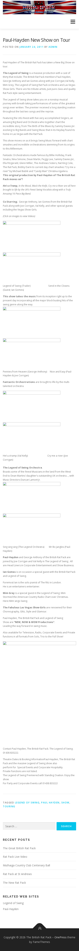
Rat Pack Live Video (15, 856)
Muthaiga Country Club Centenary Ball (26, 865)
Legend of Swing (27, 802)
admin (53, 46)
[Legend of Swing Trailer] (31, 236)
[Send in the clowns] (31, 268)
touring (9, 806)
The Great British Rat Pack (19, 848)
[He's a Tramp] (31, 406)
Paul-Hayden (11, 909)
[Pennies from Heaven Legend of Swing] (31, 322)
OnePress (60, 937)
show (65, 802)
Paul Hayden (50, 802)
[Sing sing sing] (31, 497)
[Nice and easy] (31, 353)
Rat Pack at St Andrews (17, 874)
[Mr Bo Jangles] (31, 529)
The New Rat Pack (14, 882)
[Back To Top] (39, 928)
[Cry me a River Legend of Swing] (31, 437)
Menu (72, 21)
